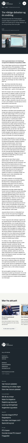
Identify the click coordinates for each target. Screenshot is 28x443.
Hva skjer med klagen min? (11, 420)
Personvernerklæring (6, 364)
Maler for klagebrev (8, 399)
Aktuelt (3, 7)
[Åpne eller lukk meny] (24, 3)
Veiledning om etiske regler (11, 387)
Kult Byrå (7, 373)
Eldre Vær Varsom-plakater (11, 389)
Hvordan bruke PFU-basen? (11, 433)
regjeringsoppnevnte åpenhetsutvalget (11, 245)
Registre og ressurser (9, 402)
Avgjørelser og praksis (9, 407)
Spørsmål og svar (8, 423)
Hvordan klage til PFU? (10, 415)
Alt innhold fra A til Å (6, 368)
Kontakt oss (4, 362)
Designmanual (5, 366)
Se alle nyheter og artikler (9, 328)
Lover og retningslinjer (10, 405)
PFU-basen (6, 430)
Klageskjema (6, 417)
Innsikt (6, 7)
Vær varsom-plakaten (7, 73)
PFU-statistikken (16, 67)
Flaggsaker (6, 436)
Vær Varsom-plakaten (9, 384)
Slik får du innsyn (8, 397)
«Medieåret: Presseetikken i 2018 (17, 62)
